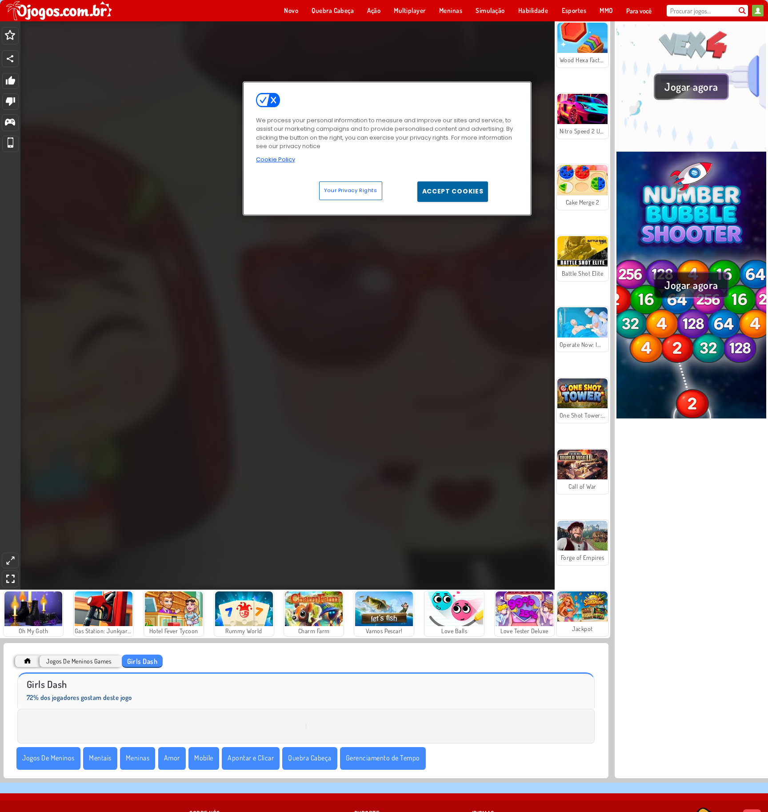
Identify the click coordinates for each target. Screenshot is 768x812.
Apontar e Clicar (251, 757)
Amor (172, 757)
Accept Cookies (453, 191)
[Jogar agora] (691, 146)
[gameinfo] (10, 123)
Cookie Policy (275, 159)
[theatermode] (10, 560)
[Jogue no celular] (10, 144)
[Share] (10, 58)
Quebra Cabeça (309, 757)
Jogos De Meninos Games (78, 661)
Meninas (137, 757)
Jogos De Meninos (48, 757)
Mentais (100, 757)
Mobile (203, 757)
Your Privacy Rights (350, 190)
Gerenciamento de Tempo (383, 757)
